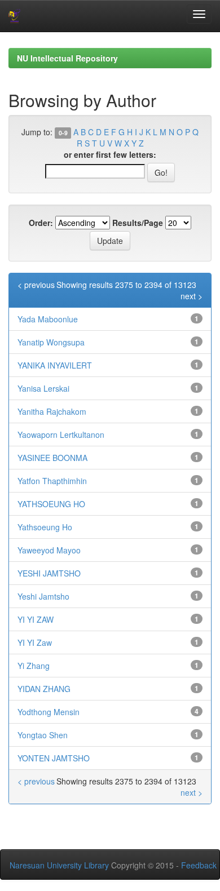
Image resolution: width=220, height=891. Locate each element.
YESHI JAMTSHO (49, 573)
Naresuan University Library (59, 865)
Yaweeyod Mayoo (49, 550)
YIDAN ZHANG (44, 688)
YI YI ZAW (35, 619)
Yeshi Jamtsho (43, 596)
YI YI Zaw (34, 642)
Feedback (199, 865)
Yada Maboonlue (47, 319)
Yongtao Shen (42, 735)
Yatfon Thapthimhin (52, 480)
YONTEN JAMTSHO (53, 758)
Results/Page (137, 222)
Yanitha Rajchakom (51, 411)
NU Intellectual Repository (67, 58)
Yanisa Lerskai (43, 388)
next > (192, 296)
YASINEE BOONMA (52, 457)
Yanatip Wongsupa (51, 342)
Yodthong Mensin (48, 711)
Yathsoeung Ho (44, 527)
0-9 (63, 132)
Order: (41, 222)
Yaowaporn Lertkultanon (60, 434)
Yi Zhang (33, 665)
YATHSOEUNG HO (51, 503)
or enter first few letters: (110, 154)
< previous (36, 284)
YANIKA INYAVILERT (54, 365)
